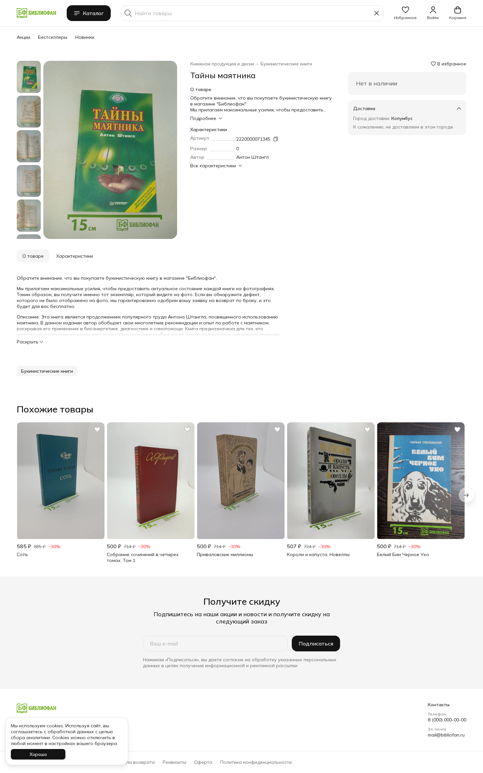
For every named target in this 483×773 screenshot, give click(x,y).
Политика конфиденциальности (256, 762)
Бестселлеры (52, 37)
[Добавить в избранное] (97, 429)
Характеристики (74, 256)
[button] (405, 13)
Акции (23, 37)
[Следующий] (466, 495)
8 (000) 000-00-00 (447, 720)
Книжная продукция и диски (222, 64)
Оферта (203, 762)
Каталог (93, 13)
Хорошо (38, 754)
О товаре (33, 256)
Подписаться (316, 643)
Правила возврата (133, 762)
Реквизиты (174, 762)
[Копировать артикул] (276, 139)
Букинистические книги (286, 64)
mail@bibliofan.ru (446, 735)
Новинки (84, 37)
